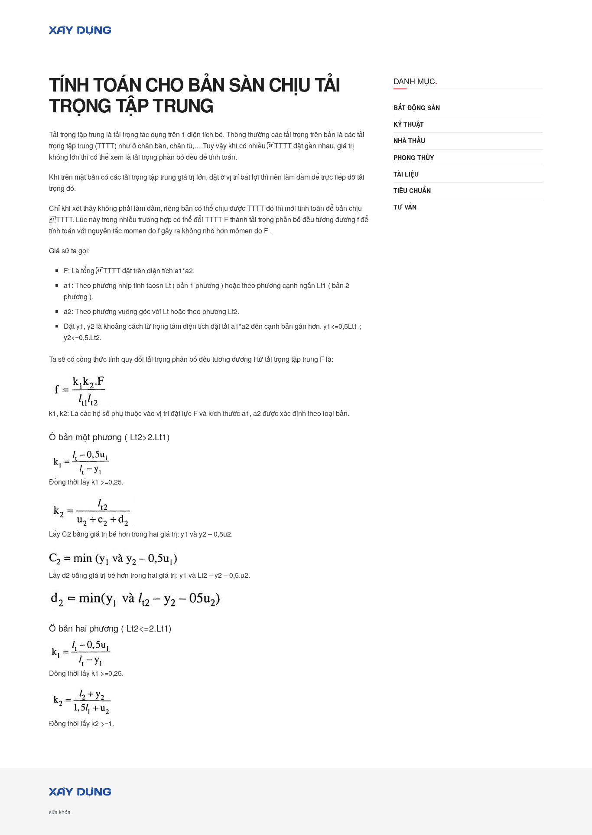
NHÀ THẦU (409, 140)
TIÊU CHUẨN (412, 190)
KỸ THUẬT (409, 124)
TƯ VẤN (405, 207)
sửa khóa (60, 811)
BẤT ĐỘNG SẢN (417, 107)
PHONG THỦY (414, 157)
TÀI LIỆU (406, 174)
